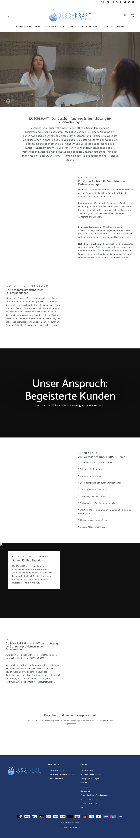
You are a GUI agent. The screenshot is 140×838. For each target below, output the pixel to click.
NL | (112, 2)
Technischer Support (90, 26)
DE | (102, 2)
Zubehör (72, 26)
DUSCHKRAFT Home (54, 26)
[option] (70, 392)
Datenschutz (86, 791)
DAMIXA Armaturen (55, 779)
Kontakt (120, 26)
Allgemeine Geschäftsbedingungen (94, 795)
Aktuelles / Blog (87, 770)
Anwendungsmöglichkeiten (28, 26)
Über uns (108, 26)
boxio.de (84, 807)
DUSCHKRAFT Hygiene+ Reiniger (61, 774)
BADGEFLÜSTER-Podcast (91, 774)
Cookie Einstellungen (89, 803)
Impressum (85, 787)
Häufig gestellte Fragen (90, 779)
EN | (107, 2)
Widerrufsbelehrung (89, 799)
